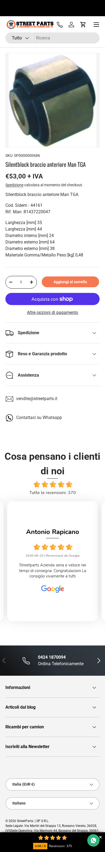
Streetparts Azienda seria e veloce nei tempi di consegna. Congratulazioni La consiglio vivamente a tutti (52, 570)
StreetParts (25, 821)
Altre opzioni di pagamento (52, 312)
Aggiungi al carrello (70, 282)
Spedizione (14, 185)
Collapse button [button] (100, 837)
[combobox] (52, 37)
